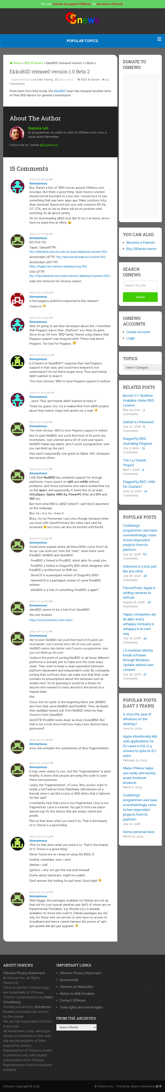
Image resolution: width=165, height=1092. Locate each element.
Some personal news (139, 832)
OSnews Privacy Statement (24, 973)
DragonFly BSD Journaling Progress (137, 441)
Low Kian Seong (42, 79)
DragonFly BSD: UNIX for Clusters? (139, 484)
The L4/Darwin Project (134, 462)
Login (130, 338)
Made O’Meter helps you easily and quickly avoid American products (139, 775)
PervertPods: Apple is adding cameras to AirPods (139, 593)
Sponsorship (69, 980)
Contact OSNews (73, 1000)
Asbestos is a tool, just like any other (140, 569)
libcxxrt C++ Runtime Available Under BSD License (138, 400)
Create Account (138, 332)
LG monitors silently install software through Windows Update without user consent (138, 660)
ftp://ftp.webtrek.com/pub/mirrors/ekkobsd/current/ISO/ (70, 276)
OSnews (8, 1086)
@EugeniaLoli (49, 145)
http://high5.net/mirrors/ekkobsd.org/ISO (58, 266)
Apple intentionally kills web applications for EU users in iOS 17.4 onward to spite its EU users (140, 746)
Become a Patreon (140, 243)
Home (16, 63)
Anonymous (38, 183)
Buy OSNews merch (141, 249)
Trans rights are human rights (81, 1007)
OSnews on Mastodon (76, 987)
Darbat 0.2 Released (138, 422)
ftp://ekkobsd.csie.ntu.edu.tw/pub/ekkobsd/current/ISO (68, 251)
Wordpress (43, 1007)
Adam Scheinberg (143, 1086)
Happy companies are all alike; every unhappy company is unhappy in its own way (139, 624)
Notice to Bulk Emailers (77, 994)
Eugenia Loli (38, 128)
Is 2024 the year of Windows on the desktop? (137, 719)
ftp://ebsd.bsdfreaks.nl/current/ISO (81, 257)
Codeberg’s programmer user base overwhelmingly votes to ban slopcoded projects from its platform (140, 538)
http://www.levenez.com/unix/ (51, 620)
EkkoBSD (60, 91)
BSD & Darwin (34, 63)
